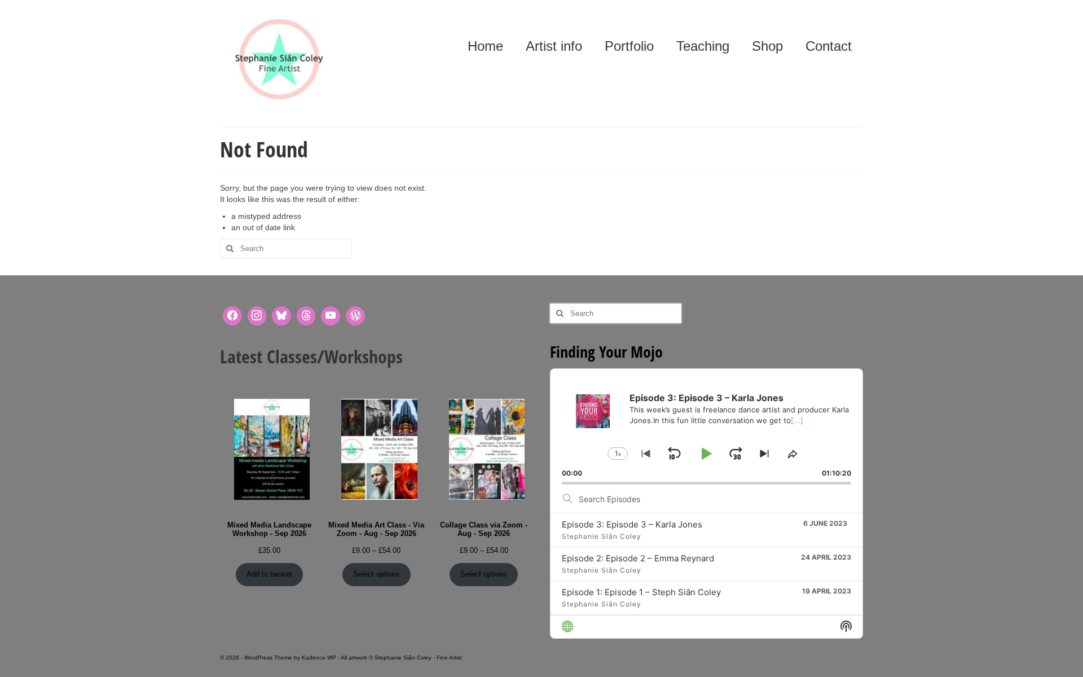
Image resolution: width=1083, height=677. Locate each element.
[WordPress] (355, 316)
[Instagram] (257, 316)
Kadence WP (319, 657)
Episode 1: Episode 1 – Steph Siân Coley (641, 592)
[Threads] (306, 316)
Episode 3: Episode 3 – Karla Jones (632, 524)
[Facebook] (232, 316)
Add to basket (269, 574)
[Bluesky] (281, 316)
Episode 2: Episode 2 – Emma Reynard (638, 558)
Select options (376, 574)
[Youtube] (330, 316)
